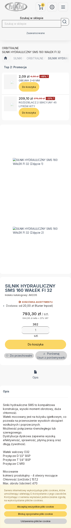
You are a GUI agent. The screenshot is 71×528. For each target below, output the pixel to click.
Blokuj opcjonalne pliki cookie (35, 513)
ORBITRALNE (35, 58)
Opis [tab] (35, 377)
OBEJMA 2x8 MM (29, 80)
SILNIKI (17, 58)
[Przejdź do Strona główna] (5, 58)
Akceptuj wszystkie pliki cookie (35, 506)
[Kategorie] (63, 6)
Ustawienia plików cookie (35, 521)
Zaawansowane (35, 33)
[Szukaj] (65, 22)
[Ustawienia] (52, 6)
